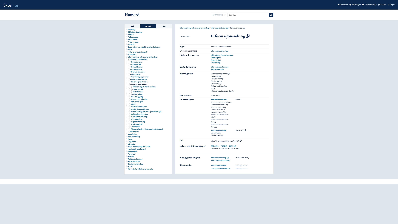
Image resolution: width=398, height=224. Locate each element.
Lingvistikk (132, 142)
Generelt (131, 45)
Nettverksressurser (139, 107)
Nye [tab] (164, 26)
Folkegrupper (133, 37)
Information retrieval (219, 100)
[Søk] (271, 15)
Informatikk (134, 132)
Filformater (135, 74)
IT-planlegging (137, 97)
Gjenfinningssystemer (140, 77)
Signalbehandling (138, 122)
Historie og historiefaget (137, 52)
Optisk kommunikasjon (140, 109)
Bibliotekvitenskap (135, 32)
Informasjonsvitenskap (220, 67)
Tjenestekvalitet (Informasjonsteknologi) (147, 129)
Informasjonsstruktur (139, 82)
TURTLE (224, 146)
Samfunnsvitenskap (135, 164)
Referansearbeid (217, 69)
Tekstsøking (138, 94)
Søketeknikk (138, 92)
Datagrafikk (136, 64)
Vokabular (344, 5)
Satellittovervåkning (139, 117)
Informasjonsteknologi (138, 59)
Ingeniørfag (132, 134)
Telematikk (135, 127)
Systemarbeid (136, 124)
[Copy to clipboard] (248, 36)
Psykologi (131, 154)
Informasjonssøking (139, 84)
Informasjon (356, 5)
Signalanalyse (136, 119)
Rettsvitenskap (134, 162)
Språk (130, 166)
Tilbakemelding (370, 5)
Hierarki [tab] (148, 26)
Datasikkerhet (137, 67)
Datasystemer (137, 69)
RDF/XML (214, 146)
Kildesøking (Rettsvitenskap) (144, 87)
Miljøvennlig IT (137, 102)
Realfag (131, 157)
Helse (130, 50)
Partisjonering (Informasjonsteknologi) (146, 112)
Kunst (130, 139)
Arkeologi (131, 30)
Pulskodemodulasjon (139, 114)
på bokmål (382, 5)
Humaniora (132, 54)
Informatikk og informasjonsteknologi (142, 57)
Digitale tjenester (138, 72)
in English (392, 5)
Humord (132, 14)
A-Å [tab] (132, 26)
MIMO (133, 104)
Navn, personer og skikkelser (139, 147)
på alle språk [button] (218, 15)
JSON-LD (232, 146)
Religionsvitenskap (135, 159)
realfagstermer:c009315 (220, 169)
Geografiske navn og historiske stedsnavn (144, 47)
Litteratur (132, 144)
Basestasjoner (137, 62)
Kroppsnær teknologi (139, 99)
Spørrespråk (138, 89)
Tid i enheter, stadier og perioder (140, 169)
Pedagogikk (132, 152)
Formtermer (132, 40)
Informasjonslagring (139, 79)
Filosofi (131, 35)
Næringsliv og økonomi (137, 149)
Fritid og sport (133, 42)
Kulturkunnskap (134, 137)
